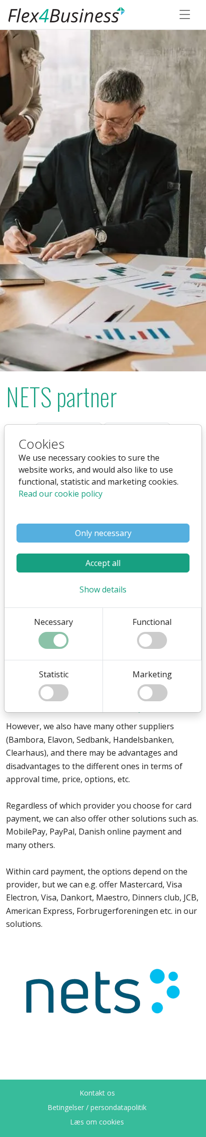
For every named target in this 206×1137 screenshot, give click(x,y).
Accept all (103, 563)
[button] (103, 589)
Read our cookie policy (60, 493)
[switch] (53, 640)
